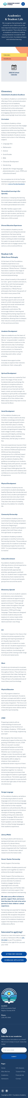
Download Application (14, 960)
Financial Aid (20, 1075)
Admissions (4, 1079)
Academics (4, 1075)
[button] (23, 4)
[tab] (14, 55)
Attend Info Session (14, 954)
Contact (18, 1079)
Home (3, 1068)
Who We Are (5, 1071)
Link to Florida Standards (16, 184)
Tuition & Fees (20, 1071)
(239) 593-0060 (6, 1017)
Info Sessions (20, 1068)
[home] (11, 4)
